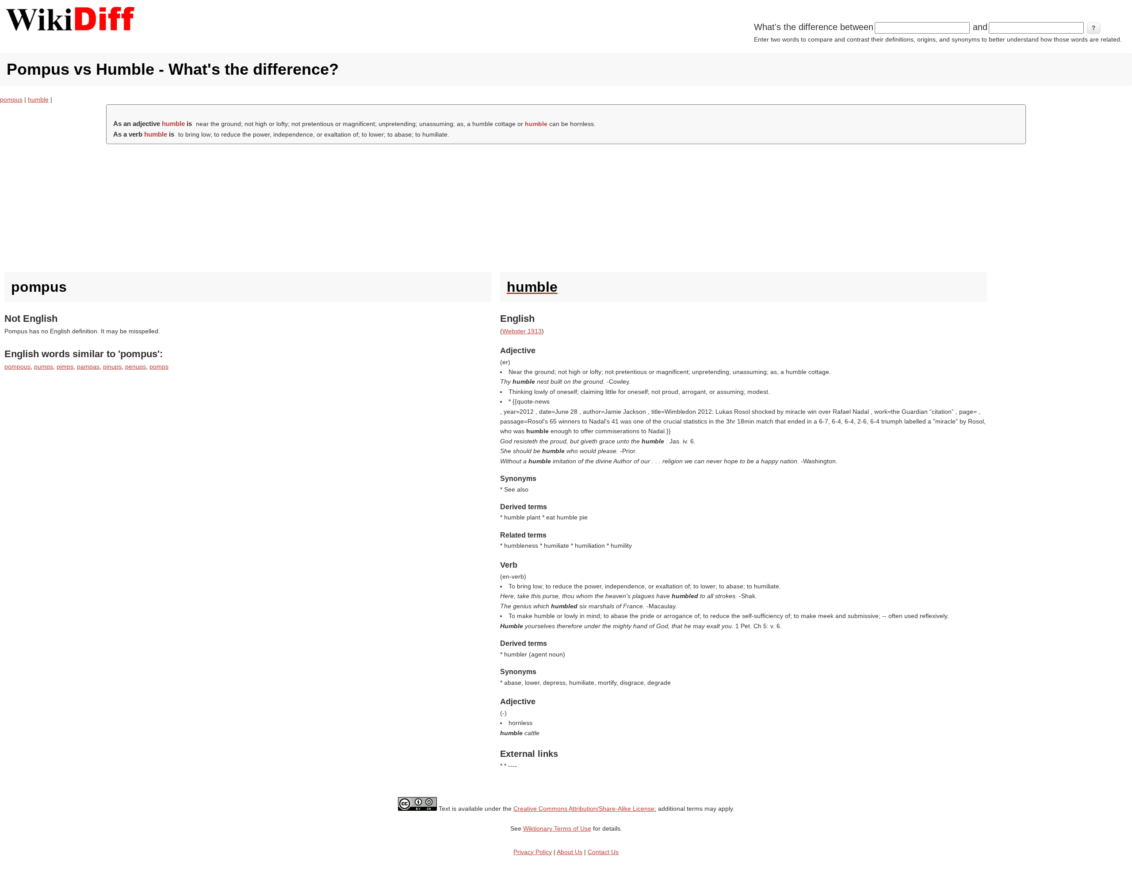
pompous (17, 366)
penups (135, 366)
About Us (569, 851)
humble (38, 99)
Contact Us (603, 851)
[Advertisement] (566, 206)
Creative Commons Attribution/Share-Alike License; (584, 808)
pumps (43, 366)
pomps (158, 366)
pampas (88, 366)
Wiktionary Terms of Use (557, 828)
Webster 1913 (522, 331)
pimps (65, 366)
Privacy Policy (532, 851)
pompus (11, 99)
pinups (112, 366)
